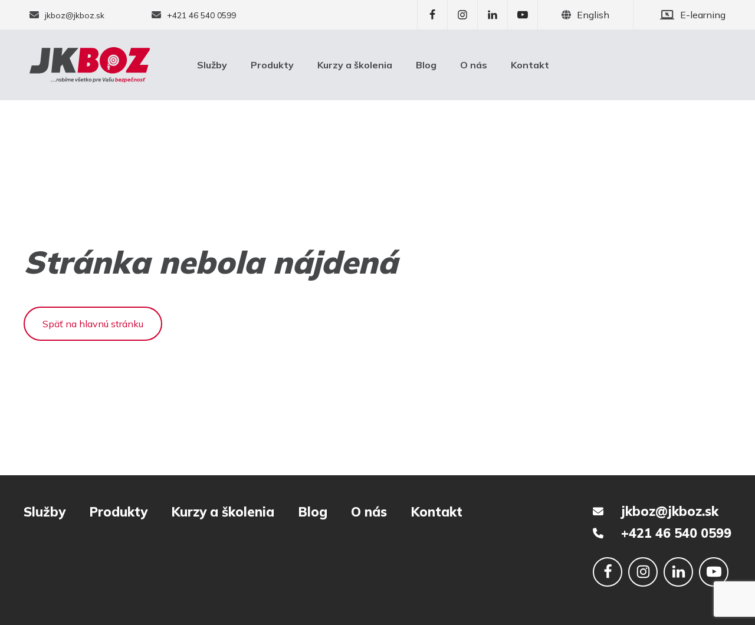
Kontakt (530, 65)
